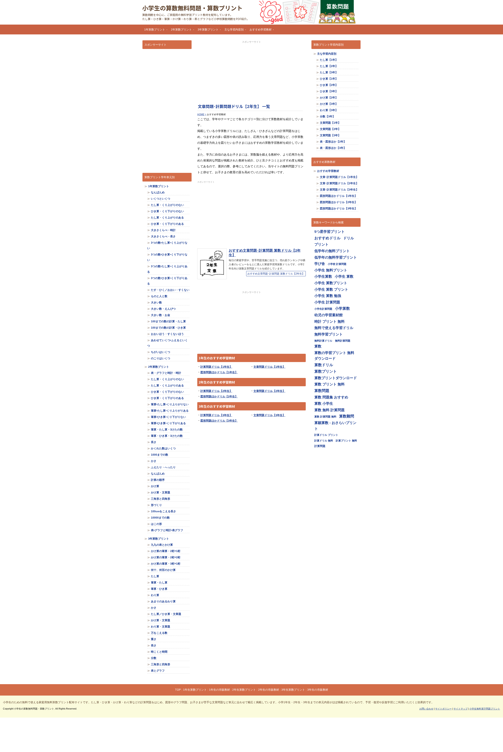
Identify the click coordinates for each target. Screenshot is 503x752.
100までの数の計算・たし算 (168, 321)
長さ (153, 442)
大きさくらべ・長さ (163, 236)
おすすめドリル (327, 238)
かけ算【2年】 (329, 97)
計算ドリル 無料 (323, 440)
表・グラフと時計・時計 (166, 372)
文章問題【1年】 (330, 122)
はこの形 (156, 523)
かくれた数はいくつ (163, 448)
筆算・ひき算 (159, 588)
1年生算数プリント (195, 689)
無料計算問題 (342, 340)
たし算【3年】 (329, 72)
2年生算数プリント (244, 689)
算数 (317, 346)
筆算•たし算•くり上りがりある (170, 410)
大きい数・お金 (160, 315)
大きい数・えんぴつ (163, 308)
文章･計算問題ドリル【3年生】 (339, 189)
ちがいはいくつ (160, 352)
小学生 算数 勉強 (327, 296)
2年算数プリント (180, 31)
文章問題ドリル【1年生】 (269, 366)
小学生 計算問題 (327, 302)
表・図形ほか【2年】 (333, 141)
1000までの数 (159, 454)
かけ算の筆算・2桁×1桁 (165, 551)
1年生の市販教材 (219, 689)
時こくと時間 (159, 651)
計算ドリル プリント (326, 434)
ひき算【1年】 (329, 78)
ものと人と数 (159, 296)
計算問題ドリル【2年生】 (216, 391)
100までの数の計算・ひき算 (168, 327)
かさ (153, 461)
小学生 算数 (344, 276)
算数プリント (325, 371)
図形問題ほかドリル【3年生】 (219, 420)
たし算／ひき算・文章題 (166, 614)
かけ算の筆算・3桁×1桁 (165, 563)
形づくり (156, 505)
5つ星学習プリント (329, 231)
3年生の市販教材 (317, 689)
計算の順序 (158, 479)
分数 (153, 658)
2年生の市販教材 (268, 689)
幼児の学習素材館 (328, 315)
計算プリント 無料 (346, 440)
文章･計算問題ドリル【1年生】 (339, 177)
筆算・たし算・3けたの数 (167, 429)
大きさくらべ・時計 (163, 230)
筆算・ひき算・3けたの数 (167, 435)
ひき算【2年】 (329, 85)
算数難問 (346, 416)
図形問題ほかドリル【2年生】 (219, 396)
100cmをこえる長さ (163, 511)
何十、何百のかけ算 (163, 569)
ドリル (348, 238)
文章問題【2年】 (330, 129)
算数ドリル (323, 365)
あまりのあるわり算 (163, 601)
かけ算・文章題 (160, 492)
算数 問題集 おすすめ (331, 397)
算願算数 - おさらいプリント (335, 426)
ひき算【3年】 (329, 91)
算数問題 (321, 391)
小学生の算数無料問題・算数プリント (192, 8)
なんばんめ (158, 192)
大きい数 (156, 302)
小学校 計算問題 (337, 264)
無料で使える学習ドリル (333, 328)
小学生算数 (323, 276)
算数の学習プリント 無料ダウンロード (334, 356)
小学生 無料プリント (330, 270)
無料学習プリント (328, 334)
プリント (321, 244)
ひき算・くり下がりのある (167, 223)
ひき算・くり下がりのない (167, 211)
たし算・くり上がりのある (167, 217)
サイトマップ (460, 708)
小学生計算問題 (323, 308)
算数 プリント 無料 (329, 384)
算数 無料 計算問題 (329, 410)
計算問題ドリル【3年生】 (216, 415)
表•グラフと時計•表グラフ (167, 530)
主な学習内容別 (233, 31)
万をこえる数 (159, 632)
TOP (178, 689)
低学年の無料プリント (332, 251)
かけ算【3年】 (329, 103)
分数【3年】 (327, 116)
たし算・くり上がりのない (167, 204)
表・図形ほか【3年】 (333, 147)
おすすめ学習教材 (260, 31)
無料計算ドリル (323, 340)
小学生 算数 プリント (331, 289)
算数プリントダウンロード (335, 378)
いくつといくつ (160, 198)
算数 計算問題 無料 (325, 416)
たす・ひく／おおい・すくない (170, 289)
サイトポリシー (443, 708)
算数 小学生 (323, 403)
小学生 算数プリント (330, 283)
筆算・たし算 (159, 582)
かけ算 (155, 486)
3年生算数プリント (293, 689)
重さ (153, 639)
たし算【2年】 (329, 66)
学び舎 (319, 264)
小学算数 (342, 308)
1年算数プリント (153, 31)
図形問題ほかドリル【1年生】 (219, 372)
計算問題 (319, 446)
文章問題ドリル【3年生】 (269, 415)
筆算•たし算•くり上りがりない (170, 404)
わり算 (155, 595)
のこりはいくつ (160, 358)
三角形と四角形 (160, 498)
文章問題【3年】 (330, 135)
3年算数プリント (207, 31)
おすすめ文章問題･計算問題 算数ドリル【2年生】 (276, 273)
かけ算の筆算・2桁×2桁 (165, 557)
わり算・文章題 (160, 626)
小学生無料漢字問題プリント (484, 708)
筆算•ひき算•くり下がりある (168, 423)
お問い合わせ (426, 708)
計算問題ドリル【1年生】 (216, 366)
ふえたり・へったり (163, 467)
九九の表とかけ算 (162, 544)
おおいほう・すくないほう (167, 333)
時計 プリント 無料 (329, 321)
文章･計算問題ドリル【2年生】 (339, 183)
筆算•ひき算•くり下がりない (168, 416)
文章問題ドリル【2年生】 (269, 391)
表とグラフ (158, 670)
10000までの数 (160, 517)
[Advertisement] (251, 71)
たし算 (155, 576)
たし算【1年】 (329, 59)
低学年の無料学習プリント (335, 257)
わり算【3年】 (329, 110)
